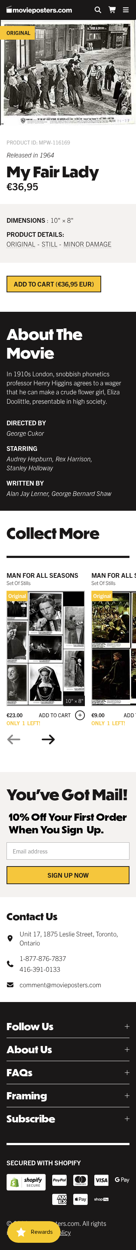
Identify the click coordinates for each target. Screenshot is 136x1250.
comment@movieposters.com (60, 984)
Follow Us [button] (30, 1026)
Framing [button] (27, 1096)
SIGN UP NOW (68, 875)
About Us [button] (29, 1049)
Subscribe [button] (31, 1119)
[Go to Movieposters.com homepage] (39, 10)
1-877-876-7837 (43, 958)
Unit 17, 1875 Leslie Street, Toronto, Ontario (69, 938)
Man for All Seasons (42, 575)
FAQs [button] (19, 1072)
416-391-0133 (40, 969)
